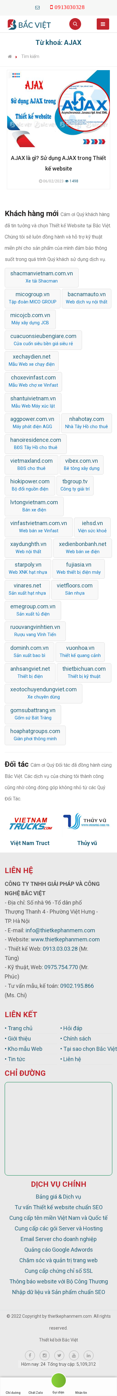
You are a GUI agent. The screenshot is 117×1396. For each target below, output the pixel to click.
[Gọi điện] (58, 1381)
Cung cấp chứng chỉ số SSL (59, 1271)
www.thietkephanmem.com (65, 939)
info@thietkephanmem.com (60, 930)
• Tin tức (15, 1059)
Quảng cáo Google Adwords (58, 1249)
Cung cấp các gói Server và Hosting (59, 1228)
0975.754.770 (61, 967)
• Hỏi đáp (71, 1028)
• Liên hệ (70, 1059)
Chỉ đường (13, 1392)
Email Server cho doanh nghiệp (59, 1239)
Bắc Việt (70, 1339)
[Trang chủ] (10, 56)
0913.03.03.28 (60, 948)
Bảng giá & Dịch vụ (58, 1196)
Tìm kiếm (30, 56)
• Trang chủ (18, 1028)
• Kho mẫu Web (23, 1049)
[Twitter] (59, 1355)
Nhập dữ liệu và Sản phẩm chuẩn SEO (58, 1292)
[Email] (37, 7)
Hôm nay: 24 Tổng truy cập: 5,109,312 (58, 1364)
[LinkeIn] (89, 1355)
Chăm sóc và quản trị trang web (58, 1260)
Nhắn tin (81, 1392)
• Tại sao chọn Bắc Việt (86, 1049)
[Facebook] (30, 1355)
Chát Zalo (35, 1392)
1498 (73, 181)
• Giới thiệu (18, 1038)
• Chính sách (75, 1038)
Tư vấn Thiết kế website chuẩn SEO (59, 1207)
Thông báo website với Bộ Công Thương (58, 1281)
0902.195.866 (77, 986)
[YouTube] (74, 1355)
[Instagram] (45, 1355)
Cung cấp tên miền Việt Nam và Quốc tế (58, 1218)
